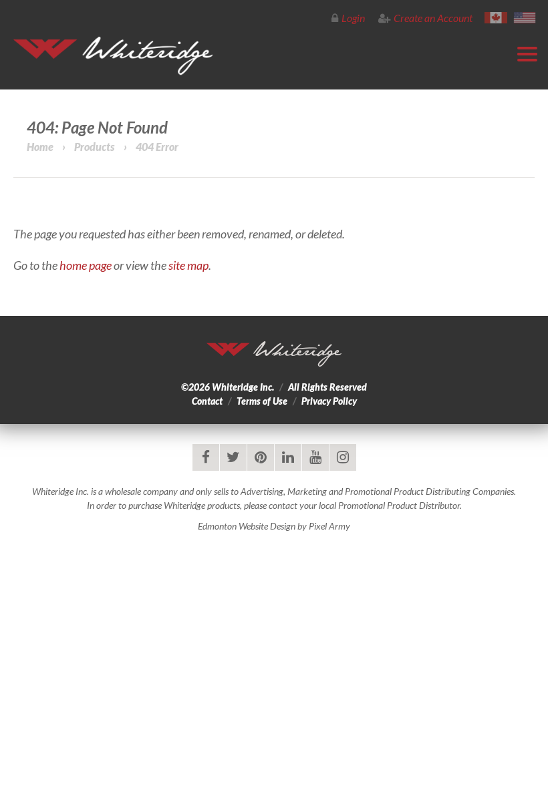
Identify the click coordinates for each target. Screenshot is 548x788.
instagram (342, 457)
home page (85, 265)
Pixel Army (329, 526)
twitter (233, 457)
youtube (315, 457)
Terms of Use (262, 401)
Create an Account (433, 17)
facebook (205, 457)
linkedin (288, 457)
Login (353, 17)
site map (188, 265)
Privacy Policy (329, 401)
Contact (207, 401)
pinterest (260, 457)
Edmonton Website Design (246, 526)
